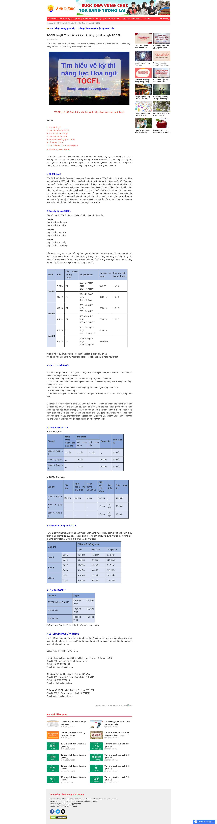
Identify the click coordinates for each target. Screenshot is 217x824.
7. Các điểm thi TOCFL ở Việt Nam (62, 145)
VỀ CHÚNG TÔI (88, 19)
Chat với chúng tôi (205, 822)
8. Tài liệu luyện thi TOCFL (59, 149)
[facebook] (52, 811)
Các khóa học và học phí (69, 19)
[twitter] (58, 811)
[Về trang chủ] (108, 8)
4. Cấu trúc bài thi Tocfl (57, 136)
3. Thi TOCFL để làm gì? (57, 133)
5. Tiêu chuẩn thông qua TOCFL (61, 139)
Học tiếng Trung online (132, 19)
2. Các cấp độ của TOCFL (58, 130)
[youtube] (63, 811)
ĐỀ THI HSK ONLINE (112, 19)
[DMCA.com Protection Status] (58, 818)
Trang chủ (52, 19)
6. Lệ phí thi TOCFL (55, 142)
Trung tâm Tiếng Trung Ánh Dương (67, 794)
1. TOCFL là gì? (54, 127)
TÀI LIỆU (99, 19)
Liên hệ (147, 19)
